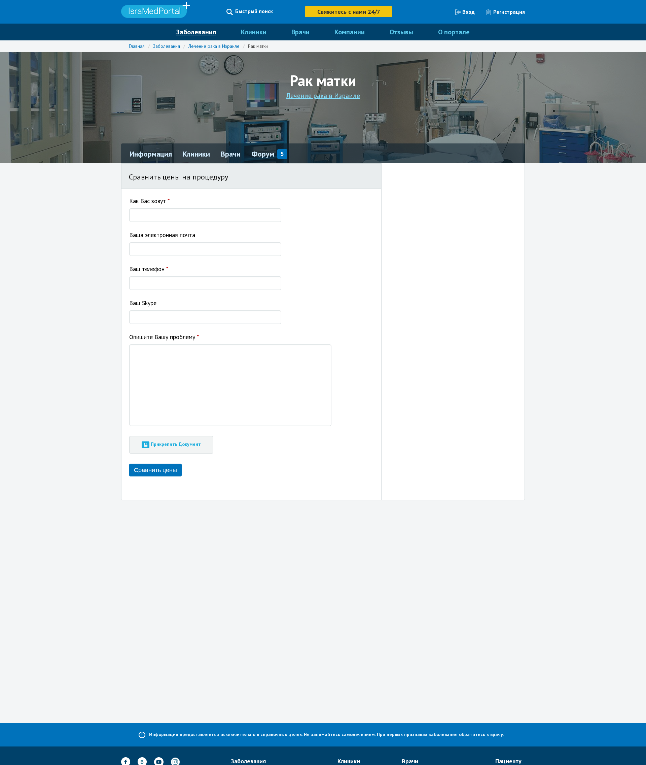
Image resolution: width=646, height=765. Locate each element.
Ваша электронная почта (162, 235)
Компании (349, 32)
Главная (137, 46)
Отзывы (401, 32)
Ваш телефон (148, 269)
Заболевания (196, 32)
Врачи (300, 32)
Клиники (253, 32)
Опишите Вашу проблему (164, 337)
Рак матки (258, 46)
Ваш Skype (142, 303)
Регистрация (509, 12)
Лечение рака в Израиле (214, 46)
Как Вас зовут (149, 201)
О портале (454, 32)
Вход (468, 12)
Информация (151, 154)
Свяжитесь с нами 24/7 (348, 11)
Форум (262, 154)
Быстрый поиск (254, 11)
